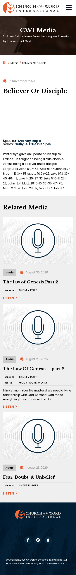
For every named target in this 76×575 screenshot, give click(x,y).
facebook (28, 540)
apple (48, 540)
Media (14, 63)
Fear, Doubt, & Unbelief (29, 477)
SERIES (8, 383)
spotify (38, 540)
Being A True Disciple (33, 144)
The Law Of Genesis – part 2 (33, 368)
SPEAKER (9, 290)
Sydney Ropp (29, 140)
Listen (8, 298)
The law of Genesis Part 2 (30, 282)
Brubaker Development (51, 563)
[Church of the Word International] (31, 8)
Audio (10, 272)
